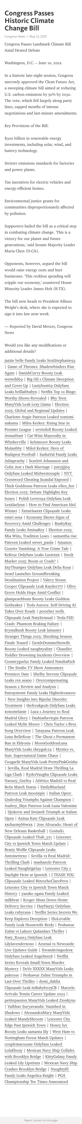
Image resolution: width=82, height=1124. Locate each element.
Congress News (15, 36)
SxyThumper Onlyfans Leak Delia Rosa (38, 567)
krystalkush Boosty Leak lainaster (33, 630)
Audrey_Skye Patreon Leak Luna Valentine (41, 805)
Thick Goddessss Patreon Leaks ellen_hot (39, 485)
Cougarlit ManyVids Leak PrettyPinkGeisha (41, 761)
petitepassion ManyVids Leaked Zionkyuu (40, 1000)
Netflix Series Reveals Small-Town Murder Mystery (37, 962)
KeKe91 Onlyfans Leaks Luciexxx (32, 554)
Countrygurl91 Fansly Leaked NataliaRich (40, 661)
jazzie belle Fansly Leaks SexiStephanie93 (40, 360)
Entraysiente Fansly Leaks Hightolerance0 (40, 692)
